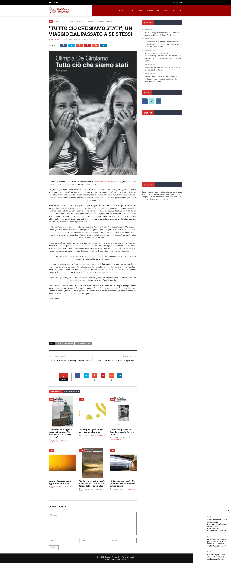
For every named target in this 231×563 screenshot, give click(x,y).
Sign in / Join (177, 2)
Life (173, 10)
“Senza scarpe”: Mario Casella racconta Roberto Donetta (122, 432)
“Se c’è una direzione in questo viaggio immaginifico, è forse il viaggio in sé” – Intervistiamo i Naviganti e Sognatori (217, 525)
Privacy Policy (110, 559)
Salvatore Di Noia (116, 439)
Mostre (150, 10)
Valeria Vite (132, 489)
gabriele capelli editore (65, 343)
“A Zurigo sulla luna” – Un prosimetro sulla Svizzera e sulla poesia (122, 483)
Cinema (140, 10)
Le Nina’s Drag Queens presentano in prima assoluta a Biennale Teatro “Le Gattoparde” (216, 542)
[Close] (228, 510)
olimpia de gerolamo (83, 343)
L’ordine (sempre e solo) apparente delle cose (60, 482)
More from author (71, 391)
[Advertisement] (93, 319)
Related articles (56, 391)
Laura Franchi (57, 39)
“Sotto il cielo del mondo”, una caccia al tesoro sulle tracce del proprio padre (92, 483)
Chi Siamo (121, 10)
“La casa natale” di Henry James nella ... (71, 360)
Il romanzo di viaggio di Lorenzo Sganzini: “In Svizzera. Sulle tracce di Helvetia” (60, 433)
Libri (158, 10)
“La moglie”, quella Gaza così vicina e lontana (91, 430)
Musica (166, 10)
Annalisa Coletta (55, 441)
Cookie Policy (121, 559)
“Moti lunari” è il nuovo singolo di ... (117, 360)
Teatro (131, 10)
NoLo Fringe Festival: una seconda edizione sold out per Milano (216, 556)
